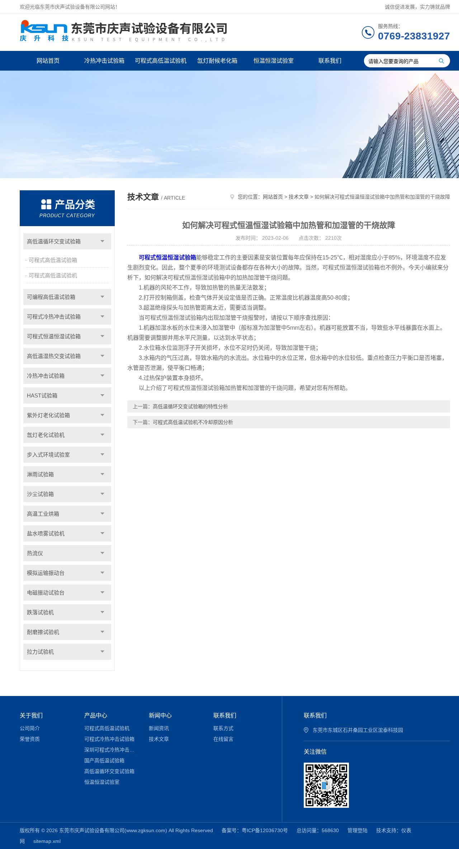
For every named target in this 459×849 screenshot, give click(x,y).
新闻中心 (160, 715)
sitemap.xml (47, 841)
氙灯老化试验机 (46, 435)
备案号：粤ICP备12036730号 (255, 830)
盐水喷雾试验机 (46, 533)
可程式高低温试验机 (160, 61)
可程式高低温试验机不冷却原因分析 (193, 422)
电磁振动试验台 (46, 593)
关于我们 (31, 715)
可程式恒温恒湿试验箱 (54, 336)
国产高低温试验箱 (104, 760)
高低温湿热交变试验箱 (54, 356)
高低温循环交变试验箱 (54, 241)
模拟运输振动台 (46, 573)
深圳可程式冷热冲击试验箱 (111, 750)
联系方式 (223, 728)
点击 (102, 241)
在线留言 (223, 739)
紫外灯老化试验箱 (48, 415)
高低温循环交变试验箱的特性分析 (190, 406)
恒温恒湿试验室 (274, 61)
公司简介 (30, 728)
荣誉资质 (30, 739)
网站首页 (48, 61)
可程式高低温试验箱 (53, 260)
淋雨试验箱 (40, 474)
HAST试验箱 (42, 395)
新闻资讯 (159, 728)
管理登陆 (357, 830)
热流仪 (35, 553)
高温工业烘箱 (43, 514)
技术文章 (299, 197)
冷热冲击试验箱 (104, 61)
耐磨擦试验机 (43, 632)
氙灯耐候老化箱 (217, 61)
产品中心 (95, 715)
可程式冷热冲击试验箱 (54, 317)
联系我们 (329, 61)
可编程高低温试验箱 (51, 297)
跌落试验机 (40, 612)
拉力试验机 (40, 652)
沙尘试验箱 (40, 494)
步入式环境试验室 (48, 455)
